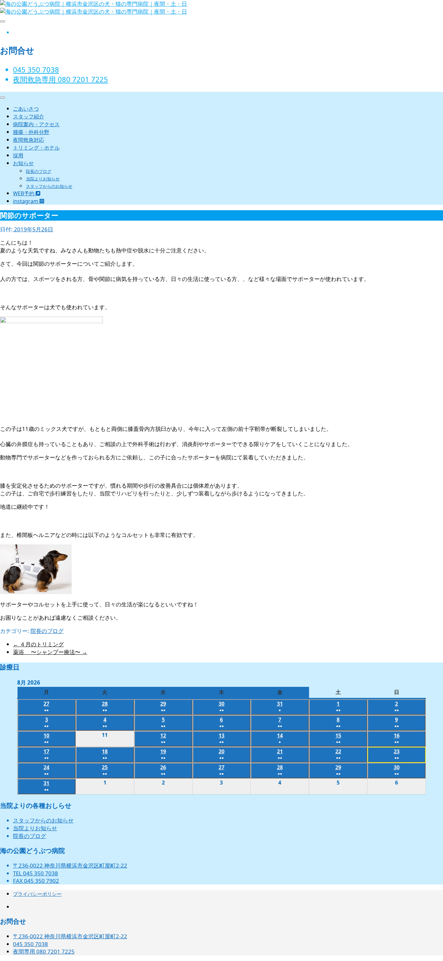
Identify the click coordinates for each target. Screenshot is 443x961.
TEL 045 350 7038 (35, 873)
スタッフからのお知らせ (49, 186)
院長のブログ (38, 171)
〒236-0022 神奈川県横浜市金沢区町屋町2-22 (70, 865)
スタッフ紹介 (28, 116)
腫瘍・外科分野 (31, 132)
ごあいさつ (26, 108)
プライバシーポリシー (37, 894)
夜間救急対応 (28, 139)
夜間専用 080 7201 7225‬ (44, 951)
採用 (18, 155)
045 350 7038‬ (36, 69)
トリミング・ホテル (36, 147)
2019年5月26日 (33, 229)
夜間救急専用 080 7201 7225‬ (60, 79)
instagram (26, 201)
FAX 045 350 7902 (36, 880)
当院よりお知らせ (43, 179)
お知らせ (23, 163)
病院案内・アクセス (36, 124)
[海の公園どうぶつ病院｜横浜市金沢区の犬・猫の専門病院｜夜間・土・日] (93, 11)
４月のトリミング (38, 644)
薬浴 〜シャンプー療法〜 (50, 652)
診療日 (9, 667)
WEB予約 (24, 193)
